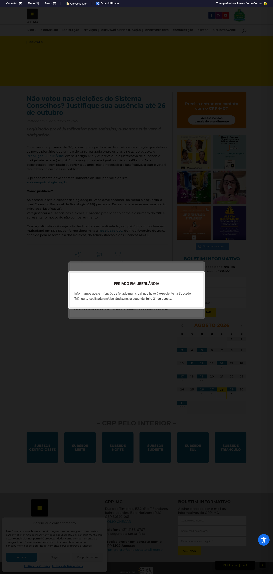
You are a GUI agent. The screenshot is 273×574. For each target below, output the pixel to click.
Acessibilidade (107, 3)
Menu (33, 3)
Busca (50, 3)
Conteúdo (14, 3)
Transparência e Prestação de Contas (239, 3)
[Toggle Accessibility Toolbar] (264, 540)
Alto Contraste (76, 3)
